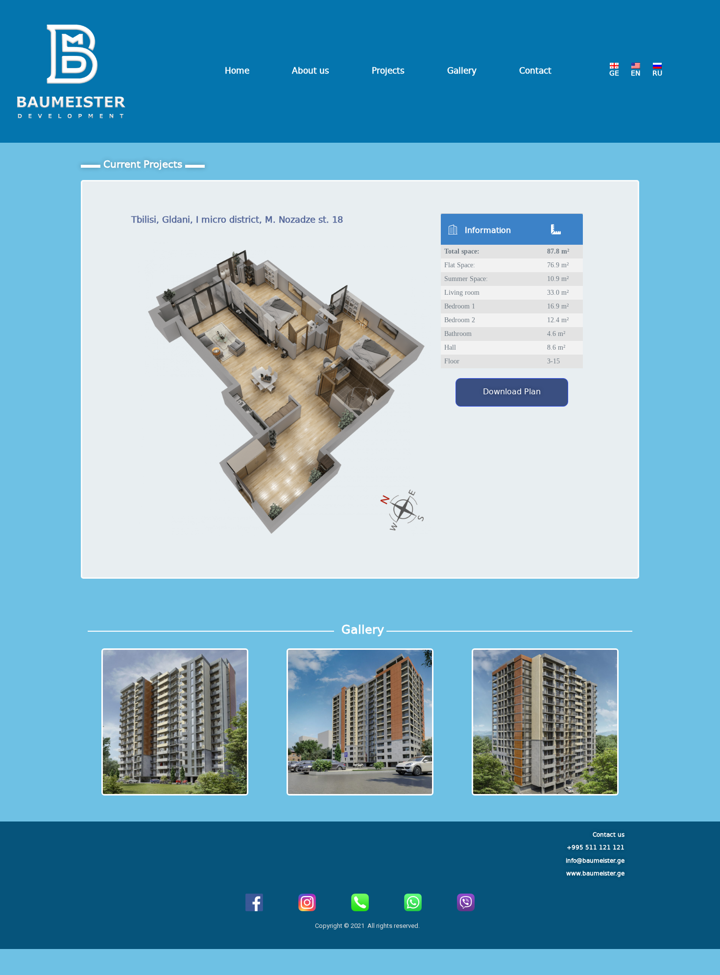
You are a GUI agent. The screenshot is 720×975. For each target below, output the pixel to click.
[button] (512, 392)
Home (237, 71)
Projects (388, 71)
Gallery (462, 71)
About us (310, 71)
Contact (535, 71)
